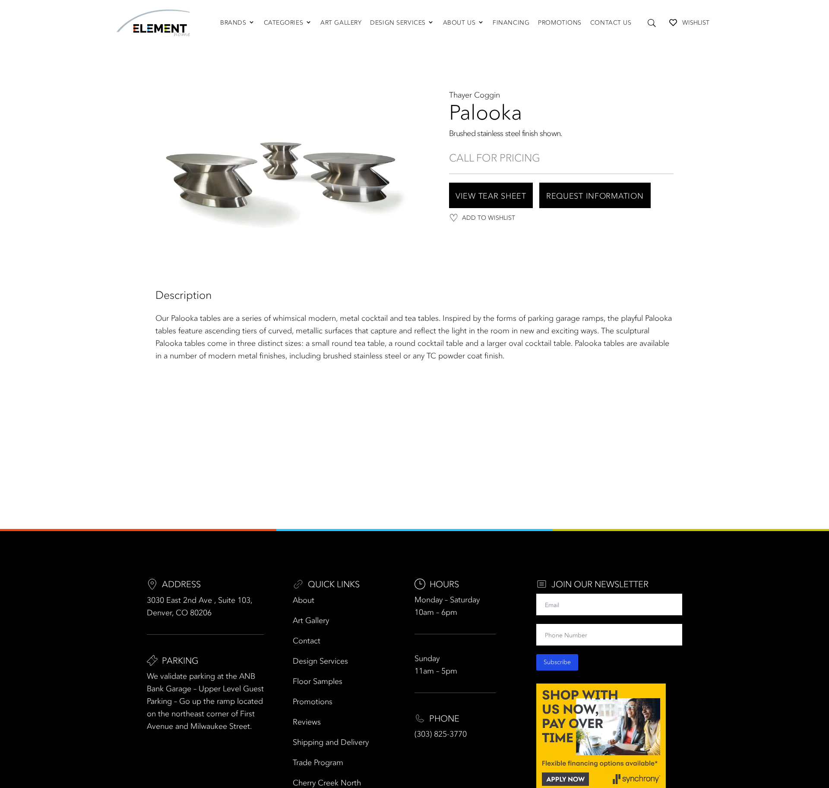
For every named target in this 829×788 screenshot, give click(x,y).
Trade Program (318, 762)
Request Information (595, 196)
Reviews (307, 722)
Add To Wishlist (488, 218)
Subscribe (557, 662)
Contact (306, 641)
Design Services (397, 22)
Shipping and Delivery (331, 742)
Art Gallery (340, 22)
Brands (233, 22)
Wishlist (695, 22)
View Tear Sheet (491, 196)
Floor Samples (317, 681)
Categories (284, 22)
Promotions (560, 22)
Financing (511, 22)
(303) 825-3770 (440, 734)
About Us (459, 22)
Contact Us (611, 22)
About (303, 600)
